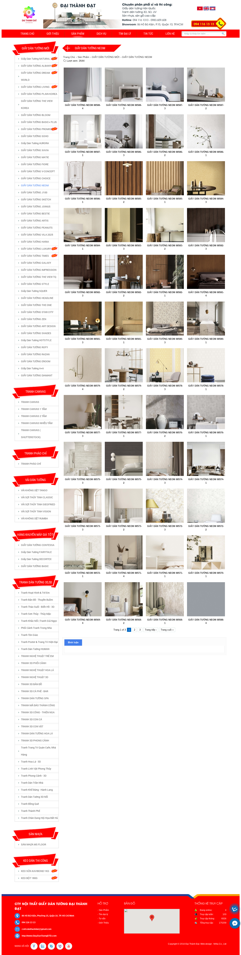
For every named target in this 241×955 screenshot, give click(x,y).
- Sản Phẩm (103, 910)
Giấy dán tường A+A (32, 368)
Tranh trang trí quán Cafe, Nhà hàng (38, 751)
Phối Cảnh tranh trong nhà (36, 628)
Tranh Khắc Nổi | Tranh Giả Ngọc (39, 620)
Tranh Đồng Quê (30, 803)
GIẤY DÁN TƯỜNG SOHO (35, 136)
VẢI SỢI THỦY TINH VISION (36, 511)
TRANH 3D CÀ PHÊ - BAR (34, 691)
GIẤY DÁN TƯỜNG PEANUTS (37, 227)
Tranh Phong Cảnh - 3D (33, 775)
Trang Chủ (27, 33)
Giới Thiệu (53, 33)
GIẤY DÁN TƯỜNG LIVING (35, 86)
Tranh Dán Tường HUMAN (35, 649)
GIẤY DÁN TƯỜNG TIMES (35, 255)
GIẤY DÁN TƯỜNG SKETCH (36, 199)
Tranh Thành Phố (30, 810)
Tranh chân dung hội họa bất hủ (39, 818)
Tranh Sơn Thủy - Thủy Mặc (36, 613)
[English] (206, 10)
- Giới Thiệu (103, 923)
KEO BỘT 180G (29, 878)
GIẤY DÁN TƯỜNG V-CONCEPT (38, 171)
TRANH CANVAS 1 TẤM (34, 409)
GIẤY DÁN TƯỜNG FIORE (35, 164)
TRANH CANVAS (30, 402)
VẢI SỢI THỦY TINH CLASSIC (37, 497)
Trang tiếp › (150, 629)
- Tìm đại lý (103, 914)
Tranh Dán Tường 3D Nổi (34, 796)
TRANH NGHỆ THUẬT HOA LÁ (37, 670)
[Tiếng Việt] (200, 10)
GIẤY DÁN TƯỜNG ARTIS (35, 220)
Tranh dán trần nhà (32, 782)
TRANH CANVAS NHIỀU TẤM (36, 423)
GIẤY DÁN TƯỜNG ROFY (34, 347)
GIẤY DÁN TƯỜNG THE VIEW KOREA (37, 104)
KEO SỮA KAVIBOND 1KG (35, 871)
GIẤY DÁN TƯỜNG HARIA (35, 241)
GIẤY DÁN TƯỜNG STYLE (35, 284)
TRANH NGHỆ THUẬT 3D (34, 677)
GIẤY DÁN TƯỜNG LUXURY (36, 248)
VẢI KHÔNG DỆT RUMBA (34, 518)
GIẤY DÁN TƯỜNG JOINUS (35, 206)
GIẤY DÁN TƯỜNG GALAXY (36, 262)
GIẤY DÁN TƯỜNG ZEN (33, 319)
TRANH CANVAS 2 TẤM (34, 416)
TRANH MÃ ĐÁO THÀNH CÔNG (38, 705)
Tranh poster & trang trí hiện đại (39, 642)
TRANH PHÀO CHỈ (31, 463)
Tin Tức (148, 33)
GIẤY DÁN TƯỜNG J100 (34, 192)
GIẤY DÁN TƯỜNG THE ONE (36, 305)
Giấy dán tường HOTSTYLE (36, 340)
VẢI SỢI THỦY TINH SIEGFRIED (38, 504)
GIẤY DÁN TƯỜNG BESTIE (35, 213)
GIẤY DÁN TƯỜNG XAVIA (35, 150)
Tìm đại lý (125, 33)
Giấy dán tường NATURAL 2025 (38, 58)
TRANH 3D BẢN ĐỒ (31, 684)
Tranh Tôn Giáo (29, 635)
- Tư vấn (102, 918)
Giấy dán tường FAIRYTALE (36, 552)
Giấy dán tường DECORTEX (36, 559)
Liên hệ (170, 33)
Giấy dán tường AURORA (35, 143)
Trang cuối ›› (167, 629)
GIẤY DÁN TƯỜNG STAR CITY (37, 312)
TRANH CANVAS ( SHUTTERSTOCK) (31, 433)
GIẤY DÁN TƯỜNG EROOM (35, 361)
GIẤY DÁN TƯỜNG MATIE (35, 157)
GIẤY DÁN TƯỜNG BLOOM (35, 115)
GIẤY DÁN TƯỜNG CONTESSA (37, 545)
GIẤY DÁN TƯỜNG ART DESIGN (38, 326)
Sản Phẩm (77, 33)
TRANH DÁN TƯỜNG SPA (35, 698)
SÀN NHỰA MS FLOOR (33, 844)
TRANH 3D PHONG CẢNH (35, 740)
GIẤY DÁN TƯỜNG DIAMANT (36, 375)
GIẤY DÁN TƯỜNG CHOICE (35, 178)
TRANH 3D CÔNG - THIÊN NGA (38, 712)
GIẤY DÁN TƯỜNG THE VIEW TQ (38, 277)
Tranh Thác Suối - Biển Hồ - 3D (37, 606)
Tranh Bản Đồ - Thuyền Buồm (37, 599)
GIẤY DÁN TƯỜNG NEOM (35, 185)
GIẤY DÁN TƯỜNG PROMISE (36, 129)
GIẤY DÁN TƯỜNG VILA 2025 (37, 234)
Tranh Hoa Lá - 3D (31, 761)
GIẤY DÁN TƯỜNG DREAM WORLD (35, 76)
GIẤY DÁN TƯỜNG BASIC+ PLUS (39, 122)
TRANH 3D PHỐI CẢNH (33, 663)
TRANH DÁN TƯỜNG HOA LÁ (37, 733)
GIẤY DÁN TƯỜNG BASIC (35, 566)
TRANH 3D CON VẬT (32, 726)
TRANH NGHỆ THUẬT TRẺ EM (37, 656)
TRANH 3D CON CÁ (31, 719)
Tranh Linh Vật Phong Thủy (36, 768)
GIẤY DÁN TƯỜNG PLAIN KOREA (39, 94)
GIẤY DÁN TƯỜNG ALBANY (36, 65)
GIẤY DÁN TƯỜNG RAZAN (35, 354)
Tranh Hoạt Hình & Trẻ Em (35, 592)
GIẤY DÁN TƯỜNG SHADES (36, 333)
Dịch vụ (101, 33)
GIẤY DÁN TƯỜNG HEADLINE (37, 298)
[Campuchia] (212, 10)
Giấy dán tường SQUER (34, 291)
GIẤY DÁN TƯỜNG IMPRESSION (38, 269)
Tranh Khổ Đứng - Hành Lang (37, 789)
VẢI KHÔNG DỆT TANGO (34, 490)
